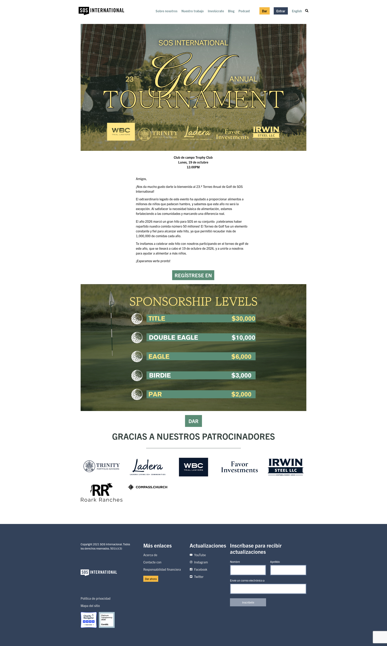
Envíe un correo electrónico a (247, 580)
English (297, 11)
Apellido (275, 561)
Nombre (235, 561)
